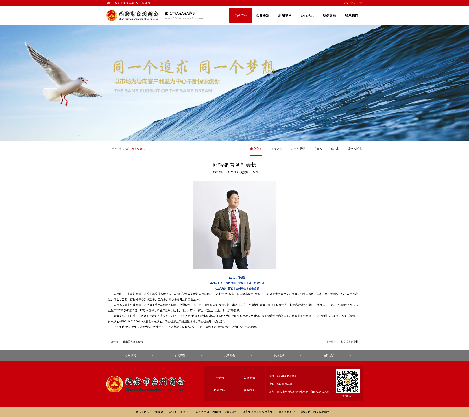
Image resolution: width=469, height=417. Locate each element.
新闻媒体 (180, 355)
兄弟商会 (229, 355)
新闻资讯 (284, 15)
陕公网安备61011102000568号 (277, 411)
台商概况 (262, 15)
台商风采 (307, 15)
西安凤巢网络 (321, 411)
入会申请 (249, 377)
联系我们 (351, 15)
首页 (114, 148)
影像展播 (329, 15)
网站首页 (240, 15)
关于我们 (219, 377)
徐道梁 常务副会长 (133, 341)
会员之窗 (279, 355)
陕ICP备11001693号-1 (225, 411)
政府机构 (130, 355)
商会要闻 (219, 390)
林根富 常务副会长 (348, 341)
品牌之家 (328, 355)
